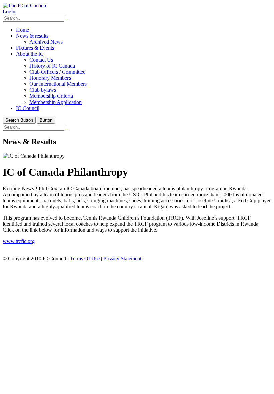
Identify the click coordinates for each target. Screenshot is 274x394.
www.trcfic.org (19, 241)
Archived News (46, 42)
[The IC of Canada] (24, 5)
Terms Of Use (85, 258)
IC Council (27, 108)
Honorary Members (50, 78)
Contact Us (41, 60)
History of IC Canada (52, 66)
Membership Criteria (51, 96)
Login (9, 11)
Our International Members (58, 84)
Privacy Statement (122, 258)
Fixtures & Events (35, 48)
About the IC (30, 54)
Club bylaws (42, 90)
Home (22, 30)
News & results (32, 36)
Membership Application (55, 102)
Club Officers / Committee (57, 72)
